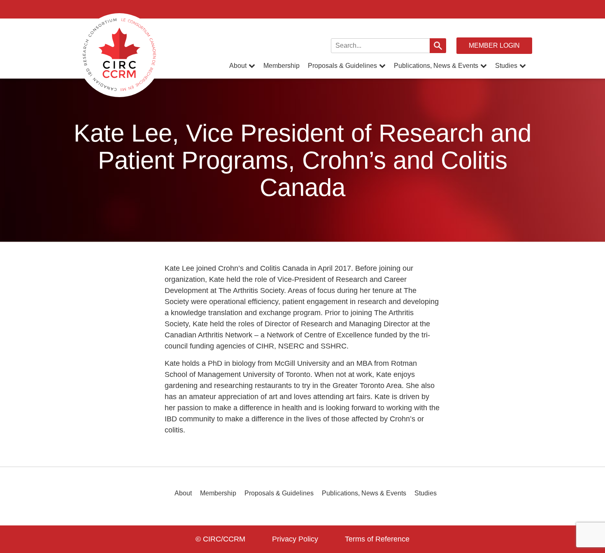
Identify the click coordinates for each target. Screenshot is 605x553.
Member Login (494, 45)
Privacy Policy (295, 539)
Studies (506, 65)
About (238, 65)
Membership (281, 65)
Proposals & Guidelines (342, 65)
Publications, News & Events (436, 65)
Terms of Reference (377, 539)
